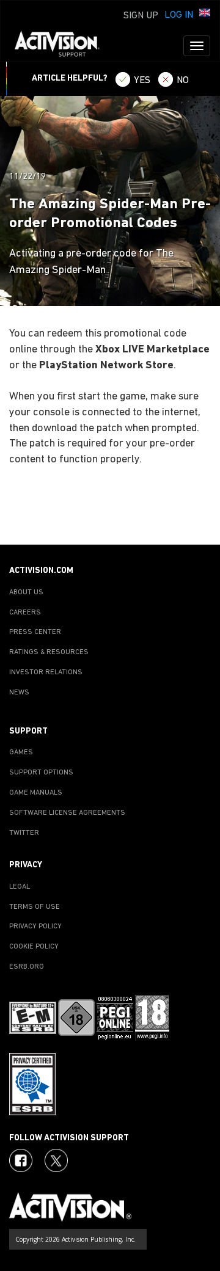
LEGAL (19, 886)
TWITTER (24, 833)
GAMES (21, 752)
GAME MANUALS (35, 792)
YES (142, 81)
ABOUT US (26, 592)
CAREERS (25, 612)
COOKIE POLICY (34, 946)
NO (183, 81)
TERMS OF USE (34, 907)
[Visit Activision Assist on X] (56, 1160)
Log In (178, 15)
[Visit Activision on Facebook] (20, 1160)
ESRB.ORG (26, 967)
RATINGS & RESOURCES (49, 652)
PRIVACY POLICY (35, 926)
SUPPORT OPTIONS (41, 772)
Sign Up (140, 16)
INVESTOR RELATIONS (45, 672)
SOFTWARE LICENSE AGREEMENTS (67, 813)
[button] (204, 14)
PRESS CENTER (35, 632)
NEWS (19, 692)
